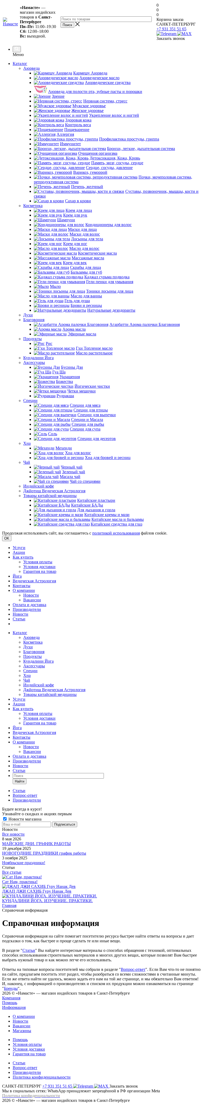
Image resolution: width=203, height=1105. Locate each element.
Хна (27, 675)
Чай (26, 680)
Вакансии (32, 600)
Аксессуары (34, 666)
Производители (27, 609)
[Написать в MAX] (184, 33)
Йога (17, 576)
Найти (19, 781)
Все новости (13, 834)
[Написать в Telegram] (166, 33)
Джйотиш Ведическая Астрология (54, 689)
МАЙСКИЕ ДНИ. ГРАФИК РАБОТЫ (36, 843)
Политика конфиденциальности (42, 1077)
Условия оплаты (37, 562)
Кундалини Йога (38, 661)
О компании (24, 590)
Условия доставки (39, 566)
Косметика (33, 642)
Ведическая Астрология (34, 581)
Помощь (9, 1002)
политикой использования (116, 533)
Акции (19, 552)
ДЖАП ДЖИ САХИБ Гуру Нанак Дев (36, 891)
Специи (30, 670)
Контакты (21, 585)
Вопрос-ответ (133, 969)
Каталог (20, 63)
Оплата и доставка (29, 604)
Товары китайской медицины (50, 694)
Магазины (22, 1030)
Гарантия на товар (39, 571)
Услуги (19, 547)
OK (6, 538)
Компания (11, 998)
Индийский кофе (38, 685)
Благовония (33, 651)
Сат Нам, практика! (20, 881)
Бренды (11, 988)
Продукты (32, 656)
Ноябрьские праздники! (23, 862)
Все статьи (11, 872)
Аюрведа (31, 637)
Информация (14, 1007)
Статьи (19, 619)
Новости (31, 595)
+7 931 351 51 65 (171, 29)
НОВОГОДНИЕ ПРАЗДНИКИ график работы (44, 853)
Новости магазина (24, 819)
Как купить (23, 557)
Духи (28, 647)
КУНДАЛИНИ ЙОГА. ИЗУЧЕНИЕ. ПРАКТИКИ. (47, 900)
